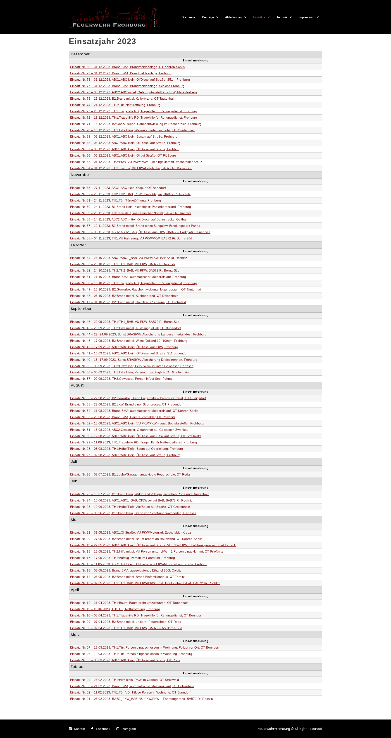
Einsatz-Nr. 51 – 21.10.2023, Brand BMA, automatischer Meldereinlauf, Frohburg (128, 277)
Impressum (306, 17)
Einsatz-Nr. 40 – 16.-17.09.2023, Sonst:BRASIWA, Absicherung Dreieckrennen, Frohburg (133, 359)
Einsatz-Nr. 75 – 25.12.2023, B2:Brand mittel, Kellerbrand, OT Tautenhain (122, 98)
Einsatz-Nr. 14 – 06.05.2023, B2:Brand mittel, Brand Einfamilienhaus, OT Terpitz (127, 577)
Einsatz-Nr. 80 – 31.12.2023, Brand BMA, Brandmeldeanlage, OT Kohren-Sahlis (127, 67)
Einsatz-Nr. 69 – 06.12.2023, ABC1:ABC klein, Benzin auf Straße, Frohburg (123, 136)
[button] (210, 17)
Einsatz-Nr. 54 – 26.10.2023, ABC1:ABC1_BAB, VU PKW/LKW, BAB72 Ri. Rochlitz (128, 258)
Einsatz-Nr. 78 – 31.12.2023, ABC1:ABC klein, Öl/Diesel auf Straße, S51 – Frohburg (130, 79)
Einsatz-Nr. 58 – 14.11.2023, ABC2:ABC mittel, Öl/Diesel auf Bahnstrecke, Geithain (129, 219)
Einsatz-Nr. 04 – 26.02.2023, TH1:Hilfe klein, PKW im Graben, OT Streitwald (124, 680)
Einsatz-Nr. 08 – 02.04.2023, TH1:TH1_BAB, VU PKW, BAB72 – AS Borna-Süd (126, 628)
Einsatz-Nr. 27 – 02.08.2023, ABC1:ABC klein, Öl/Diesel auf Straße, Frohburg (125, 455)
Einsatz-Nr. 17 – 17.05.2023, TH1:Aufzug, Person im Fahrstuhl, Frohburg (122, 558)
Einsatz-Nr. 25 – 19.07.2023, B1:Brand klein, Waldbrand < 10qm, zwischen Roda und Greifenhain (139, 494)
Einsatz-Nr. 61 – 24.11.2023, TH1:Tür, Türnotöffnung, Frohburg (115, 200)
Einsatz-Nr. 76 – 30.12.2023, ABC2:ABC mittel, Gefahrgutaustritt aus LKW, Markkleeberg (133, 92)
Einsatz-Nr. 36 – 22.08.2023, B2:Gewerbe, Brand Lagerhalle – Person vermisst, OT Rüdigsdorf (138, 398)
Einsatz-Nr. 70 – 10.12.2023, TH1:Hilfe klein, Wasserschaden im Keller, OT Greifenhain (132, 130)
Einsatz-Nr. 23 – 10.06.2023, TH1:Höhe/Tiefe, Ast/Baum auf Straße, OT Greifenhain (130, 506)
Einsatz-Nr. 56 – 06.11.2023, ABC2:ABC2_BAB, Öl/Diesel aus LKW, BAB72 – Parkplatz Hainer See (140, 232)
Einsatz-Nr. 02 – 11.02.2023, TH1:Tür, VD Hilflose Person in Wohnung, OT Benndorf (130, 692)
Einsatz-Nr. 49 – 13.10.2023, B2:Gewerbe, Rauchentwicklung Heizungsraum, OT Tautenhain (136, 289)
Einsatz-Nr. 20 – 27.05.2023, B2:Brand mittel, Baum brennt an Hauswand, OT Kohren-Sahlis (136, 539)
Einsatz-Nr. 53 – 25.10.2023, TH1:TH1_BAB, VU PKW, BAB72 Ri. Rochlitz (122, 264)
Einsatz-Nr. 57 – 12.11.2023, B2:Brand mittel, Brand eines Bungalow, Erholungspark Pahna (135, 225)
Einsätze (259, 17)
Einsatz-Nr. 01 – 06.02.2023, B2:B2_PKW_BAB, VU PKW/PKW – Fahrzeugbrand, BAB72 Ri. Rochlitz (142, 699)
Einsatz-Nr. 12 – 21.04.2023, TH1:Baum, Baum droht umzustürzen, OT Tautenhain (129, 602)
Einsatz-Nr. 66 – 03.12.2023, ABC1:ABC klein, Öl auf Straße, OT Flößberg (123, 155)
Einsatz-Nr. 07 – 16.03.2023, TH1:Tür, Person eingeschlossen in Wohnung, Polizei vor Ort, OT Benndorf (144, 647)
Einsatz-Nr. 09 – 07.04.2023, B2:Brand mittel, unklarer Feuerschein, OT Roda (125, 621)
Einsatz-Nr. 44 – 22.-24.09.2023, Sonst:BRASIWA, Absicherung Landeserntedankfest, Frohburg (138, 334)
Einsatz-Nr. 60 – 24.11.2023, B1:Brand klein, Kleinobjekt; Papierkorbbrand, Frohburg (130, 207)
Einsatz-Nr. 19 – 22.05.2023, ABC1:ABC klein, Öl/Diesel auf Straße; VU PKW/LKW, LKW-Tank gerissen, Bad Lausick (153, 545)
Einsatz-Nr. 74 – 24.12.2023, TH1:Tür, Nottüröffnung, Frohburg (115, 105)
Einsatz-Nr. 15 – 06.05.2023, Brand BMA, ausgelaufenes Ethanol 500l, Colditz (125, 570)
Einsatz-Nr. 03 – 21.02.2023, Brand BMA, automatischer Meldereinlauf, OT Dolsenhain (132, 686)
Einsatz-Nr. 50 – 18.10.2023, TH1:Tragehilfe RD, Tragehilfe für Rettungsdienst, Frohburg (133, 283)
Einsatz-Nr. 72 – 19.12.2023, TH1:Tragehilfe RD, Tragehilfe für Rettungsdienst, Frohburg (133, 117)
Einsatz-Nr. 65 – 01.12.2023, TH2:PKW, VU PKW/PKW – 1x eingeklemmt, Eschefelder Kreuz (136, 162)
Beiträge (208, 17)
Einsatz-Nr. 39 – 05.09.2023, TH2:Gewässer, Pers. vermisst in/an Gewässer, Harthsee (131, 366)
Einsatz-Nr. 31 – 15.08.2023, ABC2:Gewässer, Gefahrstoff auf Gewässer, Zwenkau (129, 429)
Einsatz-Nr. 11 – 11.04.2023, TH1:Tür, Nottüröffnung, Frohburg (115, 609)
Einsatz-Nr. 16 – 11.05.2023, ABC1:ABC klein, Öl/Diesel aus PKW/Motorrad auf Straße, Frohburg (139, 564)
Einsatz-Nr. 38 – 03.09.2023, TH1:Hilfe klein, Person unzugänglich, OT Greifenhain (129, 372)
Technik (282, 17)
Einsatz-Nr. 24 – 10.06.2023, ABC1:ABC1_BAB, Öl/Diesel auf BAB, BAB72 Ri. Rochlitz (131, 500)
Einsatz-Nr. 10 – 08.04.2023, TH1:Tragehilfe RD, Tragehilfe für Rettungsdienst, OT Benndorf (136, 615)
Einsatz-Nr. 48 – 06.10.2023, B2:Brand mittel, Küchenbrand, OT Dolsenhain (124, 296)
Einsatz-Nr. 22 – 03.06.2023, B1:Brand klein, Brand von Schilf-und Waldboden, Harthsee (133, 513)
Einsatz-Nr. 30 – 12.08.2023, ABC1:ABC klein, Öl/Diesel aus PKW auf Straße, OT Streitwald (135, 436)
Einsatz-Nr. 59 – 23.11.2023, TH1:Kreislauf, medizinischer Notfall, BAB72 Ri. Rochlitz (130, 213)
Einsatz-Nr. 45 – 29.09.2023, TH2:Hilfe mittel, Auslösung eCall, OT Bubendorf (125, 328)
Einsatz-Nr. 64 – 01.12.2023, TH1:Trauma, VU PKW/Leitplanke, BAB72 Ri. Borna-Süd (131, 168)
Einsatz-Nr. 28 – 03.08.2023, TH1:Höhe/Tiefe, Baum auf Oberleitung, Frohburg (126, 448)
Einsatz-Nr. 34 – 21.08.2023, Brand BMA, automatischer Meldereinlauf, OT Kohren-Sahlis (134, 410)
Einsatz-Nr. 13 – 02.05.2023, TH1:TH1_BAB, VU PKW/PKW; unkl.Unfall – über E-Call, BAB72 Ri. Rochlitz (145, 583)
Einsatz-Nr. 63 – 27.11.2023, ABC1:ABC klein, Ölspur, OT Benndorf (118, 188)
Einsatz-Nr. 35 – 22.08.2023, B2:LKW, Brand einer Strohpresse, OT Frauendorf (127, 404)
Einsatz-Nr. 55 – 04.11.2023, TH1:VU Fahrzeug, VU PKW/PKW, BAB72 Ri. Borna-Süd (131, 238)
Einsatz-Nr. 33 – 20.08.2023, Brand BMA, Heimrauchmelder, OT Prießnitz (122, 417)
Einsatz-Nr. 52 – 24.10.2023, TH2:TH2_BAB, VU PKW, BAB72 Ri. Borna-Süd (124, 270)
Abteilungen (233, 17)
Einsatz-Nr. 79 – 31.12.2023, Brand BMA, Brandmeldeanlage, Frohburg (121, 73)
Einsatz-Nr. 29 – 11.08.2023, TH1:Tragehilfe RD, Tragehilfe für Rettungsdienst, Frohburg (133, 442)
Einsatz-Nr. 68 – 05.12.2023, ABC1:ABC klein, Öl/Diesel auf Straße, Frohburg (125, 143)
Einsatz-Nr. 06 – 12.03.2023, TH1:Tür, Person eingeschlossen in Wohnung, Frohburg (131, 654)
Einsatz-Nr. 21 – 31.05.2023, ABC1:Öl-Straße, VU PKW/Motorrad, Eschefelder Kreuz (130, 532)
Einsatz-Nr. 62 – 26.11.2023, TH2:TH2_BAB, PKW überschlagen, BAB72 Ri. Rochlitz (130, 194)
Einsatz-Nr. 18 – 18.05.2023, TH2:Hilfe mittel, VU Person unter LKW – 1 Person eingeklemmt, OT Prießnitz (146, 551)
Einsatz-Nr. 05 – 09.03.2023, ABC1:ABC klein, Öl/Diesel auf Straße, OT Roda (125, 660)
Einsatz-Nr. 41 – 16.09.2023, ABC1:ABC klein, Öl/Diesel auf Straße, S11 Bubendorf (129, 353)
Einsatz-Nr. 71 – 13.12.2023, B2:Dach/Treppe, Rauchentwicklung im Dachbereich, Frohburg (136, 124)
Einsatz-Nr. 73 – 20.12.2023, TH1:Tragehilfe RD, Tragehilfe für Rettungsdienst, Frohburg (133, 111)
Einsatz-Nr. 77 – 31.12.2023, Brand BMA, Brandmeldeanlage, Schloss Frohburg (127, 86)
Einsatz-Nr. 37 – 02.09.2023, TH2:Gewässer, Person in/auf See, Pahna (121, 378)
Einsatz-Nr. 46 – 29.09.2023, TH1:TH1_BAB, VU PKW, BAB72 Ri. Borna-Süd (124, 321)
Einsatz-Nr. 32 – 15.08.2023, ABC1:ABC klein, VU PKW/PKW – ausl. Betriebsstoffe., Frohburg (137, 423)
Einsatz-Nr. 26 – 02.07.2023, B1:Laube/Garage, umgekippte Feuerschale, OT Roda (130, 474)
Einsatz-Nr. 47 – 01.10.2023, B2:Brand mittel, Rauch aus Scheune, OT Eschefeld (128, 302)
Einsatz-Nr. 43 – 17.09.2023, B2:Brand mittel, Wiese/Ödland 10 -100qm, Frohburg (129, 340)
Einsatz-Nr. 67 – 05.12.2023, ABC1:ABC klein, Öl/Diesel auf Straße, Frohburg (125, 149)
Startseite (188, 17)
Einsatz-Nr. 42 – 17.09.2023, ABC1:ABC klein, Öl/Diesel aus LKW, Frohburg (124, 347)
